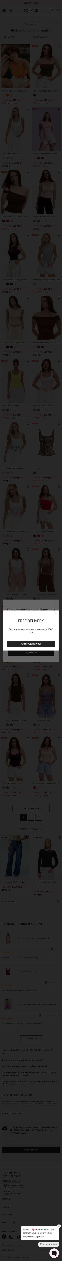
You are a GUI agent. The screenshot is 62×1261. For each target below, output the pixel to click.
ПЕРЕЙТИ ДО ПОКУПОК (31, 644)
